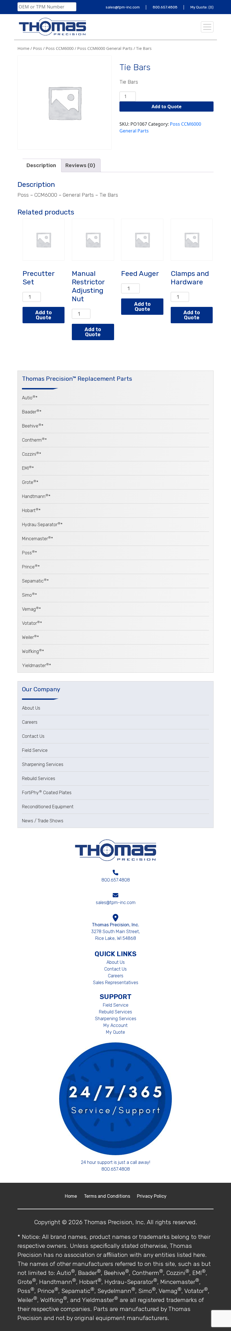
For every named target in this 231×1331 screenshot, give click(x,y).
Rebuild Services (38, 778)
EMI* (28, 468)
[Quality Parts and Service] (52, 26)
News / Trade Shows (42, 820)
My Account (115, 1025)
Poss (37, 48)
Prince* (31, 567)
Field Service (35, 750)
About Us (31, 708)
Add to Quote (166, 106)
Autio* (29, 397)
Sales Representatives (115, 982)
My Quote (115, 1032)
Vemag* (31, 609)
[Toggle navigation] (207, 26)
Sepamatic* (35, 581)
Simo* (29, 595)
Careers (29, 722)
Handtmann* (36, 496)
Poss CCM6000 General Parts (104, 48)
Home (23, 48)
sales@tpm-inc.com (123, 7)
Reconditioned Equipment (48, 806)
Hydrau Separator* (42, 524)
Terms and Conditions (107, 1196)
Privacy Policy (151, 1196)
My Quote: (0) (202, 7)
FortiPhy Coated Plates (47, 792)
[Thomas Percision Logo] (115, 850)
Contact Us (33, 736)
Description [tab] (41, 165)
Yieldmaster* (36, 665)
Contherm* (34, 440)
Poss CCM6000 (60, 48)
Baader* (31, 412)
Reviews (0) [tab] (80, 165)
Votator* (32, 623)
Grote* (30, 482)
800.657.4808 (165, 7)
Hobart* (31, 510)
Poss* (29, 552)
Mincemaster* (37, 538)
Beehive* (32, 426)
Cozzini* (31, 454)
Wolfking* (33, 651)
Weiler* (30, 637)
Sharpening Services (42, 764)
